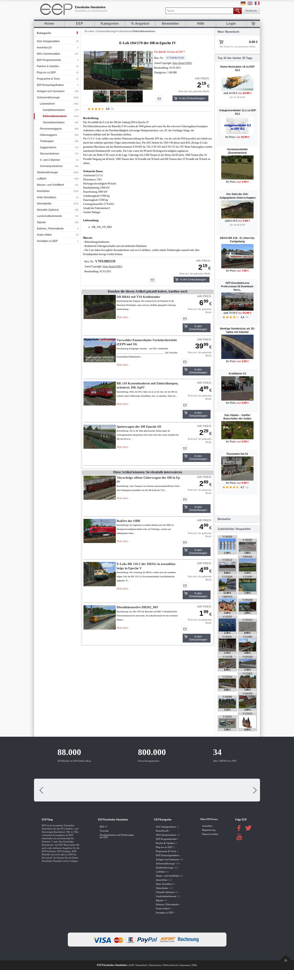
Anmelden (207, 826)
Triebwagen (47, 141)
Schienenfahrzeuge (48, 97)
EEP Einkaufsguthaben (50, 85)
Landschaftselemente (49, 216)
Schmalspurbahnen (51, 166)
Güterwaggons (48, 134)
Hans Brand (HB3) (182, 63)
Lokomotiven (47, 103)
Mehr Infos (122, 317)
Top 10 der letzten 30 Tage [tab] (235, 58)
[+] (118, 70)
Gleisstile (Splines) (48, 209)
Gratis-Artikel (44, 234)
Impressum (184, 965)
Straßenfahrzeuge (47, 172)
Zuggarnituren (48, 147)
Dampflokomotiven (54, 109)
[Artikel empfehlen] (159, 98)
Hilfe (200, 23)
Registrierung (208, 830)
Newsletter (170, 23)
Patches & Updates (48, 66)
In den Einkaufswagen (192, 98)
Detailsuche (251, 10)
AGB (131, 965)
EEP (79, 23)
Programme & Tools (48, 78)
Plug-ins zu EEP (46, 72)
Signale (41, 222)
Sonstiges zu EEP (47, 241)
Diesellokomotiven (54, 122)
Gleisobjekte (44, 203)
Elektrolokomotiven (55, 116)
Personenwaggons (51, 128)
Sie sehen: (89, 31)
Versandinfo (141, 965)
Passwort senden (210, 834)
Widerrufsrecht (170, 965)
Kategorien (110, 23)
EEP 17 (103, 827)
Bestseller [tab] (224, 519)
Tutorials (104, 831)
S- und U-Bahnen (50, 159)
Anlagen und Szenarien (51, 91)
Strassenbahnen (49, 153)
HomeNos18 (44, 47)
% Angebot (140, 23)
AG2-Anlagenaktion (48, 41)
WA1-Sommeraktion (48, 53)
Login (231, 23)
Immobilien (43, 191)
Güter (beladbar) (46, 197)
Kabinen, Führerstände (50, 228)
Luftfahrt (41, 178)
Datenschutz (155, 965)
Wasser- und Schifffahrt (50, 184)
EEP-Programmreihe (49, 60)
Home (49, 23)
